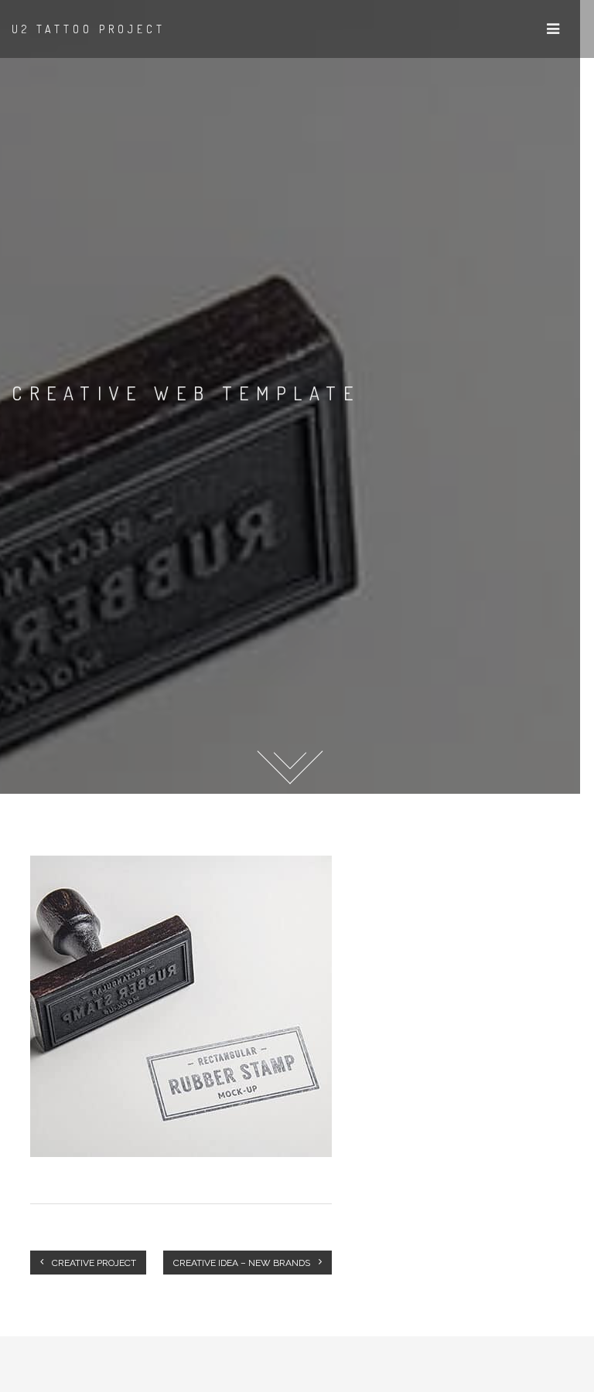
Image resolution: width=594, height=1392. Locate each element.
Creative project (93, 1263)
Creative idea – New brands (242, 1263)
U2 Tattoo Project (89, 29)
